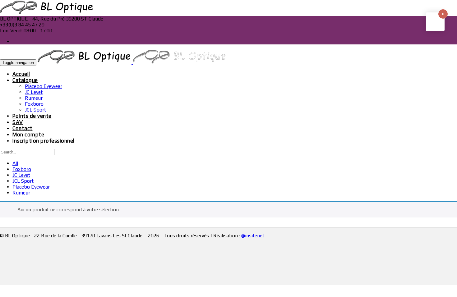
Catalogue (25, 80)
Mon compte (28, 134)
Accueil (21, 74)
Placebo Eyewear (43, 86)
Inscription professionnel (43, 141)
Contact (22, 128)
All (15, 163)
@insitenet (252, 236)
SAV (17, 122)
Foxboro (34, 104)
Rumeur (34, 98)
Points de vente (32, 116)
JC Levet (34, 92)
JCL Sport (35, 110)
